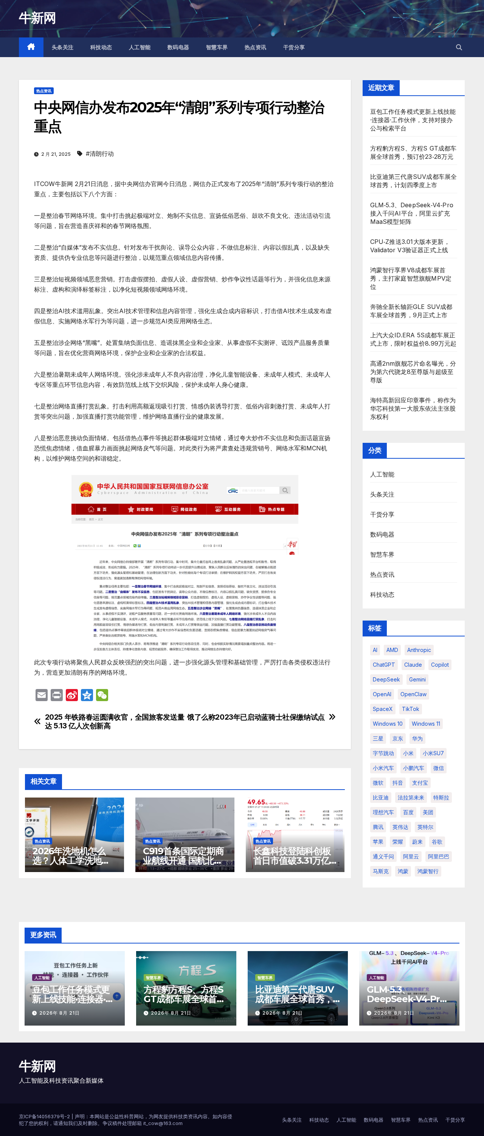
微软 (378, 782)
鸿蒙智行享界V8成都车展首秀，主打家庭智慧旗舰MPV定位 (411, 278)
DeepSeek (386, 679)
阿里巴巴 (438, 856)
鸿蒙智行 (428, 871)
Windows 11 (426, 723)
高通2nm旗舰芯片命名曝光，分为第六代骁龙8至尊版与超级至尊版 (413, 372)
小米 (408, 753)
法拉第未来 (411, 797)
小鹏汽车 (413, 768)
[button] (459, 47)
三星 (378, 738)
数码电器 (178, 47)
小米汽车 (383, 768)
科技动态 (101, 47)
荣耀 (397, 841)
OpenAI (382, 694)
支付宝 (420, 782)
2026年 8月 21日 (59, 1013)
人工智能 (140, 47)
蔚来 (417, 841)
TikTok (410, 709)
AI (375, 650)
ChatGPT (384, 664)
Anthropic (419, 650)
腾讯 (378, 827)
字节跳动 (383, 753)
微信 (438, 768)
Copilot (440, 664)
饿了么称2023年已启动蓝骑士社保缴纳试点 (256, 717)
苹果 (378, 841)
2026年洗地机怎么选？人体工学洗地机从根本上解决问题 (71, 860)
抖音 (397, 782)
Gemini (417, 679)
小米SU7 (433, 753)
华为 (417, 738)
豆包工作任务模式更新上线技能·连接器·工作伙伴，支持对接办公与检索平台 (413, 120)
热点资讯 (256, 47)
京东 (397, 738)
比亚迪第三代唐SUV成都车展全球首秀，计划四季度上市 (294, 999)
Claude (413, 664)
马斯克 (381, 871)
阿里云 (411, 856)
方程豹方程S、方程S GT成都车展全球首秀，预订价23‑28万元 (186, 999)
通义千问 (383, 856)
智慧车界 (217, 47)
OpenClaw (413, 694)
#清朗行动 (100, 153)
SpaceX (383, 709)
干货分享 (294, 47)
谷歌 (437, 841)
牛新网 (37, 18)
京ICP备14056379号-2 (45, 1116)
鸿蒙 (403, 871)
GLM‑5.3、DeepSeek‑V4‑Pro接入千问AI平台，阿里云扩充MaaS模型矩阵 (412, 213)
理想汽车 (383, 812)
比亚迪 (381, 797)
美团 (428, 812)
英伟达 (400, 827)
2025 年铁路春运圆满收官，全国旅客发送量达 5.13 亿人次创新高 (115, 721)
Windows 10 (388, 723)
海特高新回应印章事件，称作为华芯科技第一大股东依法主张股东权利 (413, 408)
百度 (408, 812)
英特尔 (425, 827)
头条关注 (63, 47)
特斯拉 (441, 797)
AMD (392, 650)
